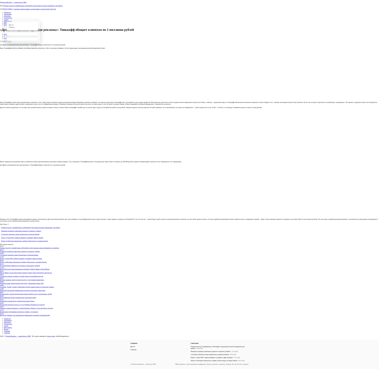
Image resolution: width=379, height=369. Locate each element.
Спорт (6, 19)
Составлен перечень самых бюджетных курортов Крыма (20, 234)
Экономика (8, 14)
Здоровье (7, 331)
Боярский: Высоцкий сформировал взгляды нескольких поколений (22, 290)
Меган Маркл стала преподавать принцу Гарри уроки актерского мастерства (26, 273)
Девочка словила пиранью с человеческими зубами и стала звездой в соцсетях (26, 308)
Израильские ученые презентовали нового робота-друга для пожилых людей (26, 294)
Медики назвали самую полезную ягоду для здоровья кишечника (22, 280)
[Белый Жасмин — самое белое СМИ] (13, 2)
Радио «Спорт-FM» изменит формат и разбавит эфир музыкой (22, 238)
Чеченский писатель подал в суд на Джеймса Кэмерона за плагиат (22, 305)
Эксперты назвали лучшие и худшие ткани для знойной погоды (21, 276)
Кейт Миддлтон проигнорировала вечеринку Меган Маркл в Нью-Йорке (24, 269)
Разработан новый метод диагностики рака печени (17, 301)
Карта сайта (51, 336)
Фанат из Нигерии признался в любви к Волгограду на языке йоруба (24, 241)
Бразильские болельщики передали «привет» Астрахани (19, 312)
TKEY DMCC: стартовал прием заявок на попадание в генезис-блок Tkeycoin (30, 9)
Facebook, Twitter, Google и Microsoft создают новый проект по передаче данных (27, 287)
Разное (6, 329)
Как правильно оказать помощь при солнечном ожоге (18, 297)
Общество (7, 12)
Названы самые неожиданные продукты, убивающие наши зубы (22, 283)
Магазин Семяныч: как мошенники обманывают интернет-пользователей (25, 315)
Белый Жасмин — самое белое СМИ (18, 336)
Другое (132, 346)
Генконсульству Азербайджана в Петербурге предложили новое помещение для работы (33, 6)
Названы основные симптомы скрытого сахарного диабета (21, 231)
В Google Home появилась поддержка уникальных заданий (20, 266)
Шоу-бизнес (8, 327)
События (7, 333)
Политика (7, 16)
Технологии (8, 18)
